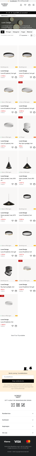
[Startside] (4, 4)
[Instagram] (18, 405)
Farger (23, 32)
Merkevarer (4, 15)
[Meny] (33, 5)
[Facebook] (12, 405)
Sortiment (5, 420)
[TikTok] (23, 405)
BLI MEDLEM (13, 1)
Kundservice (6, 413)
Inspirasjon (5, 426)
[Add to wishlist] (12, 77)
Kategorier (16, 32)
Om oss (4, 433)
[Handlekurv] (29, 5)
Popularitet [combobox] (24, 35)
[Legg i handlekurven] (16, 77)
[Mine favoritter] (25, 5)
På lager (8, 32)
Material (29, 32)
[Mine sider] (21, 5)
